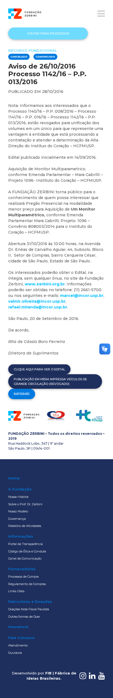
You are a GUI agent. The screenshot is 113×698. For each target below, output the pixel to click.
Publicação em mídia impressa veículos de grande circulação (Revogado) (50, 381)
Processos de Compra (23, 576)
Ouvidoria (15, 653)
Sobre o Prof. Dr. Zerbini (25, 504)
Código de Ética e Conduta (27, 551)
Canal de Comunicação (24, 558)
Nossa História (18, 497)
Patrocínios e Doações (30, 601)
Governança (17, 519)
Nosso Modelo (18, 511)
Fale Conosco (21, 637)
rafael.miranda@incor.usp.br (37, 307)
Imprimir (22, 394)
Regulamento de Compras (27, 584)
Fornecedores (22, 569)
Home (14, 478)
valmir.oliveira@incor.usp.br (37, 301)
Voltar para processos (48, 33)
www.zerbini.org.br (45, 284)
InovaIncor (18, 627)
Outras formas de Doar (24, 616)
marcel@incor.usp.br (81, 295)
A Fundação (20, 489)
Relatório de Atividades (24, 526)
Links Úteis (16, 591)
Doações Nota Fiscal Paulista (28, 609)
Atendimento (18, 645)
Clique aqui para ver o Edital (39, 369)
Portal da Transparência (25, 544)
